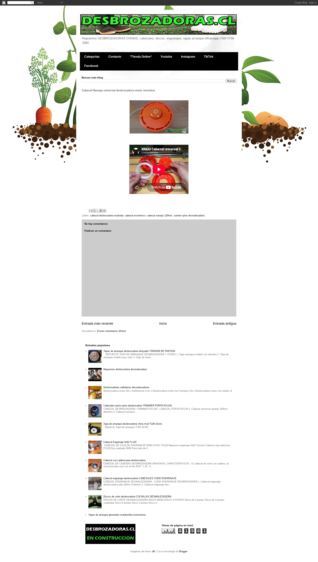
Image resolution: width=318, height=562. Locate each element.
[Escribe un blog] (94, 210)
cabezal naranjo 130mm (159, 215)
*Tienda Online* (141, 56)
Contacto (114, 56)
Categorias (92, 56)
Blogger (183, 551)
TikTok (208, 56)
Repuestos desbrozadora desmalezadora (125, 369)
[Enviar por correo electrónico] (90, 210)
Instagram (188, 56)
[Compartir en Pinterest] (104, 210)
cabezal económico (135, 215)
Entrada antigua (224, 323)
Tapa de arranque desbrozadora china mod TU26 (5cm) (132, 423)
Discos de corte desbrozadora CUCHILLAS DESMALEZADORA (137, 496)
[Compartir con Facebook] (101, 210)
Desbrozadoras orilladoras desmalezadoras (126, 387)
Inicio (163, 323)
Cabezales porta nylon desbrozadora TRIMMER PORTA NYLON (137, 405)
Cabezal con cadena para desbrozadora (124, 460)
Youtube (166, 56)
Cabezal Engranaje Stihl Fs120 (119, 442)
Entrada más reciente (97, 323)
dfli (153, 551)
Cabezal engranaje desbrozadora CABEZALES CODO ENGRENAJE (139, 478)
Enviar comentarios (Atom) (111, 331)
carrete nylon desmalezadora (189, 215)
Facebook (91, 65)
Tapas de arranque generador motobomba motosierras (117, 514)
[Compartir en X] (97, 210)
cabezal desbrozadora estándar (106, 215)
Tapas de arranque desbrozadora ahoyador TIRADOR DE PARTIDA (139, 351)
